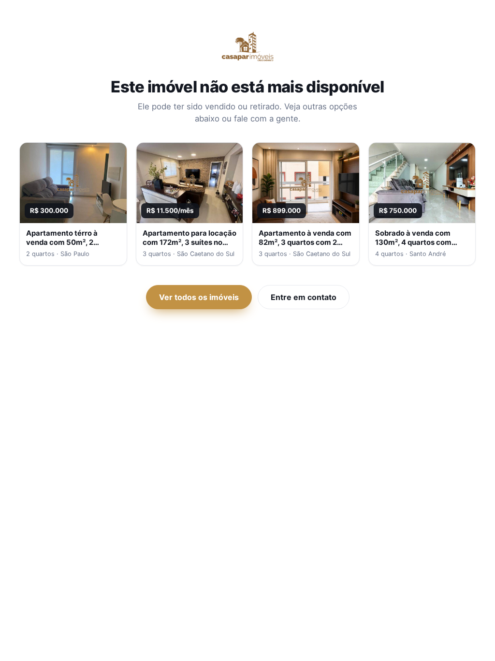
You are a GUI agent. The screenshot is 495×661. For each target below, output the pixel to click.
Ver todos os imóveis (199, 297)
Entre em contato (303, 297)
